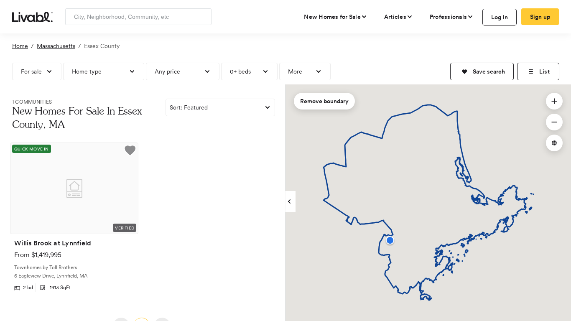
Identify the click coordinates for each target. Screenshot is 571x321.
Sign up (540, 16)
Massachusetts (56, 46)
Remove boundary (324, 101)
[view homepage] (32, 16)
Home (20, 46)
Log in (499, 17)
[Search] (202, 16)
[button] (482, 71)
